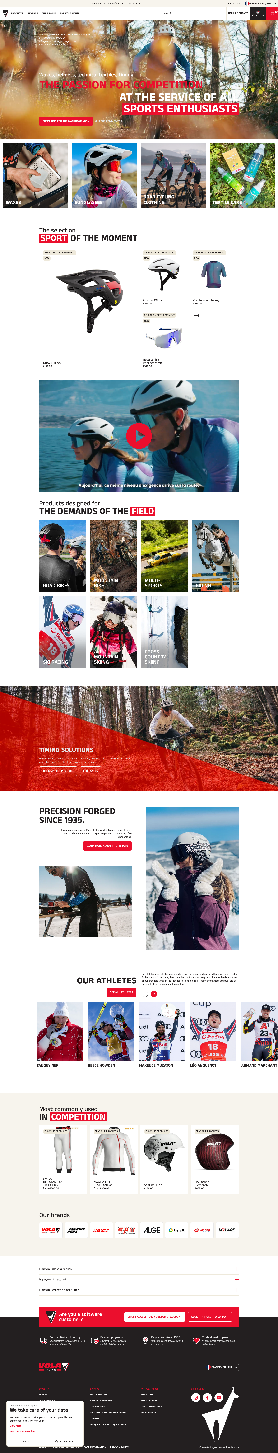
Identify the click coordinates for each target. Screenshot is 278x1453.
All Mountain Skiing (106, 657)
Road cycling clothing (159, 199)
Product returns (101, 1400)
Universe (32, 13)
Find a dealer (234, 3)
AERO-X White (152, 300)
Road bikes (56, 585)
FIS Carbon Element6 (202, 1183)
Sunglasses (88, 202)
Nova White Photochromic (152, 361)
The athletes (149, 1400)
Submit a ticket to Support (210, 1316)
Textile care (227, 202)
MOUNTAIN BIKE (106, 583)
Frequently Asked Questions (108, 1424)
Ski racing (55, 662)
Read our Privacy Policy (22, 1431)
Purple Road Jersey (206, 300)
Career (94, 1418)
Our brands (49, 13)
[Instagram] (195, 1397)
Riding (203, 585)
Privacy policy (119, 1447)
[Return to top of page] (272, 1449)
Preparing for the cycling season (66, 121)
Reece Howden (101, 1065)
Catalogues (97, 1406)
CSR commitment (151, 1406)
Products (17, 13)
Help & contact (238, 13)
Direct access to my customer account (155, 1316)
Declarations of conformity (108, 1412)
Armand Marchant (259, 1065)
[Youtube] (218, 1397)
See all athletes (121, 992)
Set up (26, 1441)
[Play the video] (139, 436)
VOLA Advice (148, 1412)
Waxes (13, 202)
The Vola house (70, 13)
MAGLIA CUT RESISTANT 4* (103, 1183)
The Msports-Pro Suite (58, 770)
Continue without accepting (23, 1405)
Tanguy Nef (47, 1065)
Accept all (66, 1441)
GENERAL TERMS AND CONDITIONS (59, 1447)
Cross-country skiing (155, 657)
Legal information (94, 1447)
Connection (258, 15)
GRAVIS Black (52, 363)
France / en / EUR (260, 3)
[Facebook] (207, 1397)
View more (15, 1425)
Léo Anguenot (203, 1065)
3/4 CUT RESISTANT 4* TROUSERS (52, 1182)
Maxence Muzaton (156, 1065)
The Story (147, 1394)
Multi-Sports (153, 583)
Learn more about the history (107, 845)
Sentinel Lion (153, 1185)
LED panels (90, 770)
